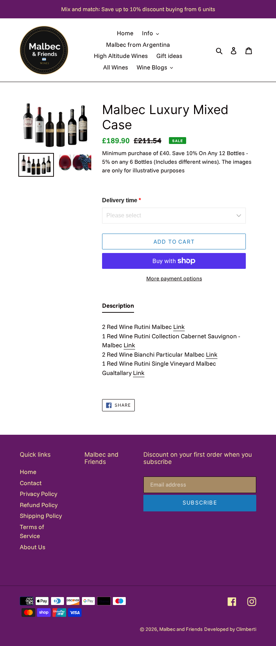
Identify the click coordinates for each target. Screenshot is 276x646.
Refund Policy (39, 505)
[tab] (118, 307)
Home (28, 471)
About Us (32, 547)
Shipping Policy (41, 515)
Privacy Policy (38, 493)
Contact (31, 483)
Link (179, 326)
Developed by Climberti (230, 629)
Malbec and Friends (181, 629)
